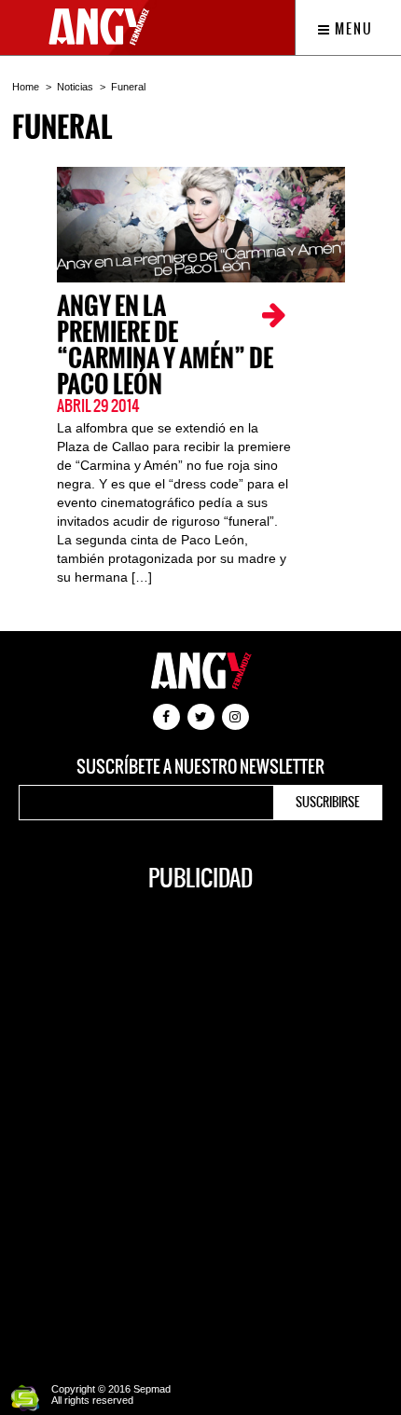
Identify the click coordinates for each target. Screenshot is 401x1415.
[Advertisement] (200, 1127)
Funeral (128, 86)
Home (25, 86)
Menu (352, 29)
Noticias (75, 86)
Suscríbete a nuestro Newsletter (200, 767)
